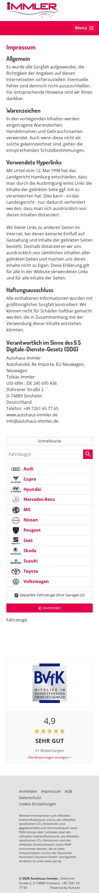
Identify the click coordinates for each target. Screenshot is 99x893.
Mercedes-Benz (38, 499)
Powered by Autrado (65, 887)
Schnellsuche (49, 440)
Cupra (29, 479)
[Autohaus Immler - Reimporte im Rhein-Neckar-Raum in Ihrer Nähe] (32, 10)
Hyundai (31, 489)
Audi (27, 469)
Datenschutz (30, 797)
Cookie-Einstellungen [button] (37, 803)
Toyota (30, 571)
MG (26, 509)
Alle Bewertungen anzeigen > (49, 757)
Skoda (29, 550)
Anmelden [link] (52, 607)
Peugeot (31, 530)
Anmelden (28, 791)
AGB (68, 791)
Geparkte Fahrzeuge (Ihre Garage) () (52, 594)
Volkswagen (35, 581)
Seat (27, 540)
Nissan (30, 520)
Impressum (51, 791)
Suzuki (30, 561)
